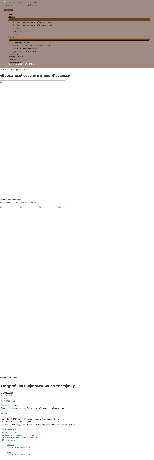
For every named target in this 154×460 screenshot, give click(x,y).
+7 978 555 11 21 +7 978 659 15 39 (8, 399)
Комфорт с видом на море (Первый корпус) (32, 22)
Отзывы (10, 444)
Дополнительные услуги (24, 51)
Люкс (15, 34)
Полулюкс (17, 31)
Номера (11, 16)
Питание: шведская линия (25, 48)
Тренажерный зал (21, 42)
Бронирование (15, 62)
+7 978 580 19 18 (8, 395)
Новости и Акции (16, 57)
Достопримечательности (18, 447)
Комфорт (17, 28)
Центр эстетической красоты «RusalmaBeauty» (34, 45)
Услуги (11, 37)
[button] (8, 377)
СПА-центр (13, 54)
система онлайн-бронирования (14, 69)
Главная (11, 14)
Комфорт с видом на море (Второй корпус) (32, 25)
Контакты (12, 59)
